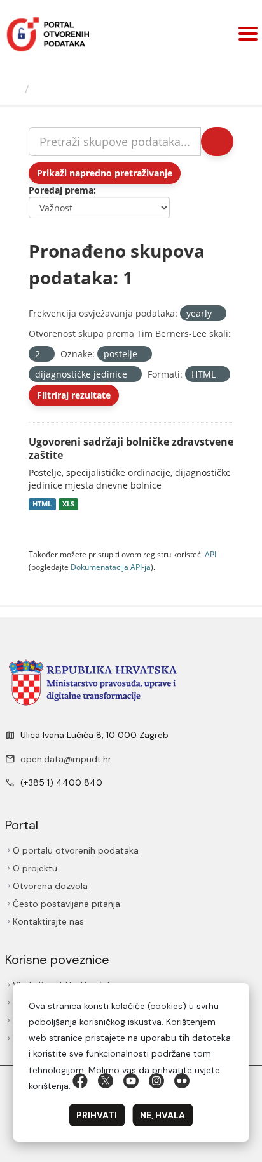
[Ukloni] (217, 314)
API (210, 554)
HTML (42, 503)
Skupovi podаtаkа (87, 88)
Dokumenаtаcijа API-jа (111, 567)
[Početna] (14, 88)
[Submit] (217, 141)
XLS (68, 503)
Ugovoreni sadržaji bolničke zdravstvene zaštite (131, 448)
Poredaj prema (61, 190)
